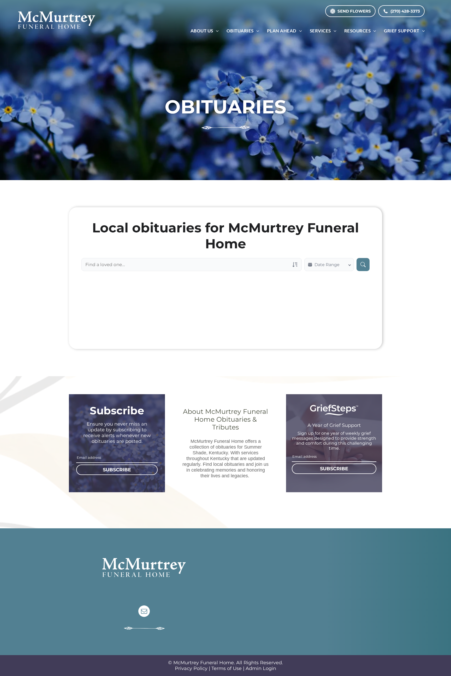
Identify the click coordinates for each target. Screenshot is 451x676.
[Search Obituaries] (363, 264)
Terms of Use (226, 668)
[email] (144, 611)
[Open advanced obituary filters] (295, 264)
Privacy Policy (191, 668)
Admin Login (261, 668)
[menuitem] (205, 31)
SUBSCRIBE (117, 470)
